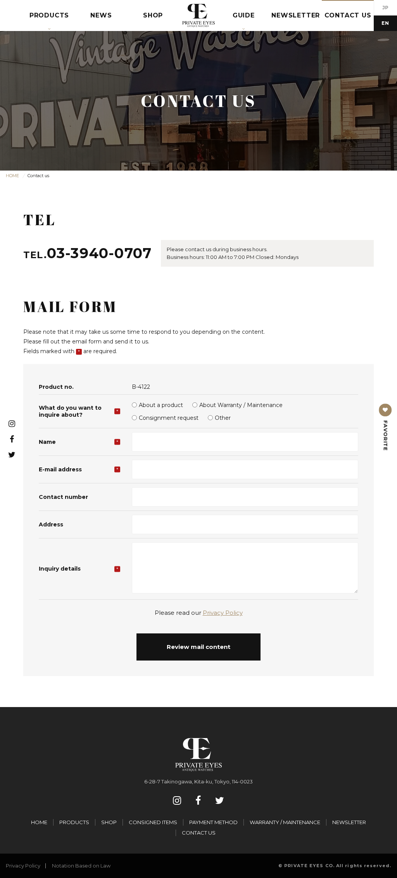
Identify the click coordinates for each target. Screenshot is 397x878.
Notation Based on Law (81, 865)
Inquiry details (60, 568)
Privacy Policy (223, 612)
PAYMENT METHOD (213, 822)
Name (47, 441)
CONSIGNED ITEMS (153, 822)
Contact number (63, 496)
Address (51, 524)
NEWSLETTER (349, 822)
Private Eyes (198, 15)
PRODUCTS (74, 822)
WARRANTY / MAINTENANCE (285, 822)
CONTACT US (199, 833)
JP (385, 7)
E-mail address (60, 469)
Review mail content (198, 646)
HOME (39, 822)
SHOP (109, 822)
